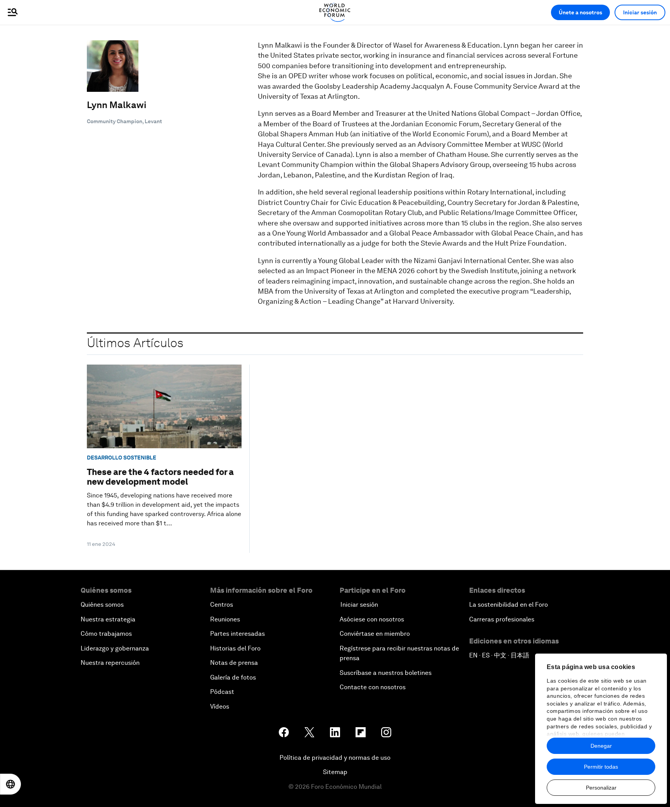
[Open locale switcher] (10, 784)
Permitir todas (601, 767)
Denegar (601, 746)
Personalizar (601, 788)
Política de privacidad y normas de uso (335, 757)
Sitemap (335, 772)
